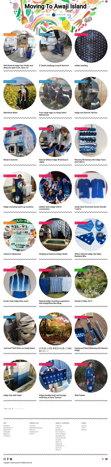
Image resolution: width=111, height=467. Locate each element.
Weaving (5, 430)
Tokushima (59, 446)
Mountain (58, 430)
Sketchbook (7, 428)
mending (6, 436)
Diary (83, 426)
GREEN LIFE (34, 423)
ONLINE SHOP (61, 15)
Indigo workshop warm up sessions (18, 207)
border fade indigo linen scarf (15, 301)
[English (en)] (106, 1)
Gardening (32, 432)
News (83, 430)
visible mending (81, 65)
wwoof (31, 426)
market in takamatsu (12, 254)
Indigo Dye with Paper (12, 395)
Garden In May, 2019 (83, 301)
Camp (57, 440)
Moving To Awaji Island (56, 6)
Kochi (57, 448)
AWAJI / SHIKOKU (62, 423)
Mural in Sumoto (10, 160)
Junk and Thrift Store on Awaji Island (19, 348)
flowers (58, 442)
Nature (31, 430)
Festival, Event (60, 438)
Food (57, 428)
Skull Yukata (80, 395)
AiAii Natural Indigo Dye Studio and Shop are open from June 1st (18, 66)
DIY (82, 428)
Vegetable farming (34, 428)
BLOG (48, 15)
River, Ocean (59, 432)
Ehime (57, 450)
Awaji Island (59, 436)
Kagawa (58, 444)
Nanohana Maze (10, 113)
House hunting (60, 434)
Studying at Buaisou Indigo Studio (53, 254)
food (30, 434)
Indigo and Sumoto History (86, 113)
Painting (5, 426)
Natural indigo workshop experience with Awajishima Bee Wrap (54, 302)
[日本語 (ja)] (103, 1)
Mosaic (5, 434)
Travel (57, 426)
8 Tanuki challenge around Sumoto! (54, 65)
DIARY (84, 423)
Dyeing (5, 432)
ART (5, 423)
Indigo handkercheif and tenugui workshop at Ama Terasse (52, 396)
